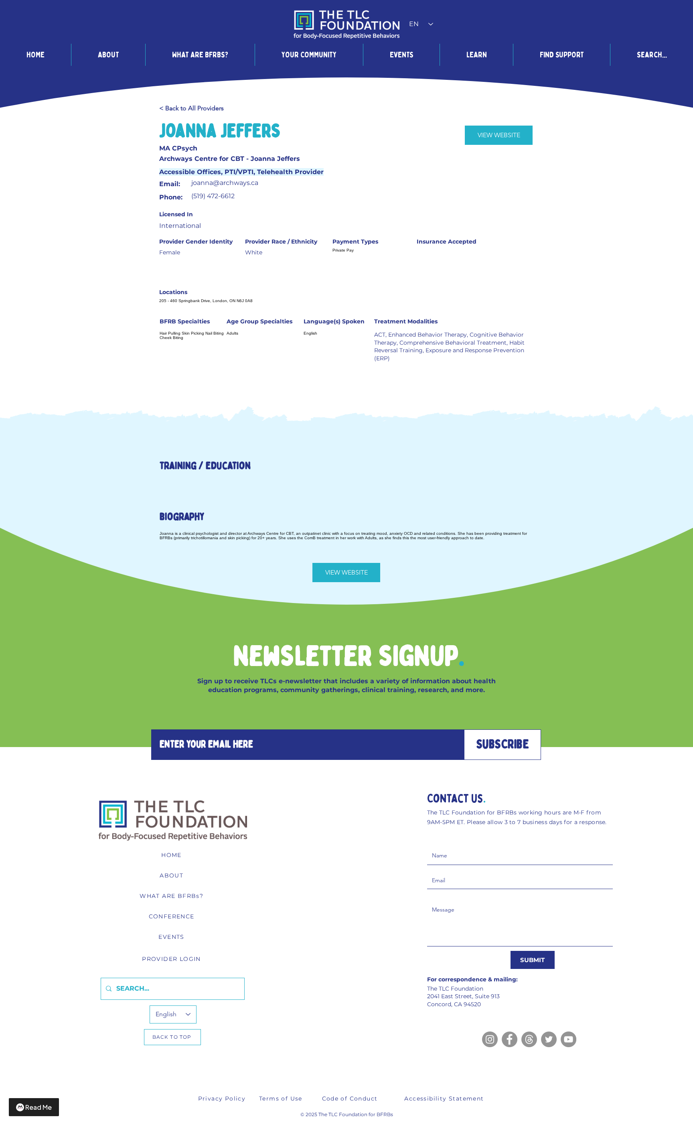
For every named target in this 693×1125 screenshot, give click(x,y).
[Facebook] (509, 1039)
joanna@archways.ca (224, 183)
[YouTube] (568, 1039)
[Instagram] (490, 1039)
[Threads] (529, 1039)
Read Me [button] (38, 1107)
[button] (108, 55)
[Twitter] (549, 1039)
